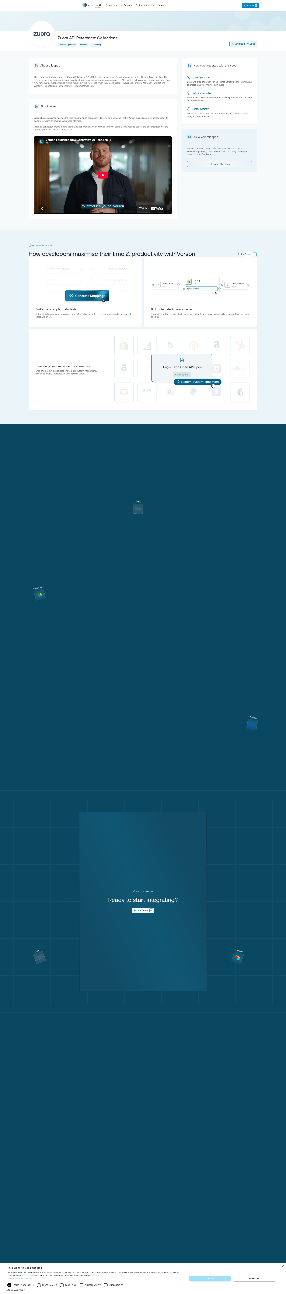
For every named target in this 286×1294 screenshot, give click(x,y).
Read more (97, 1275)
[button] (126, 5)
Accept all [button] (210, 1278)
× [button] (283, 1266)
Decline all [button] (254, 1278)
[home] (91, 5)
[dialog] (143, 1278)
